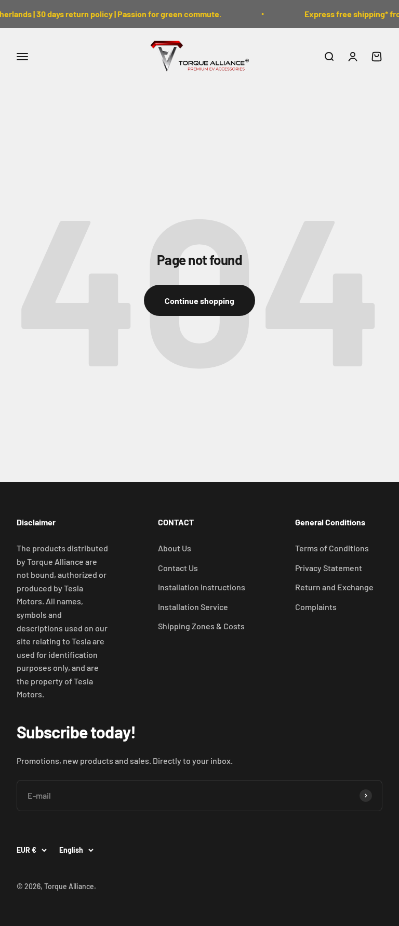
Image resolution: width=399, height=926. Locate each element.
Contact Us (178, 568)
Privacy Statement (328, 568)
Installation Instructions (201, 587)
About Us (174, 548)
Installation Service (193, 607)
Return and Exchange (334, 587)
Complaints (316, 607)
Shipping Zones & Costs (201, 626)
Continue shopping (199, 301)
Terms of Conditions (332, 548)
